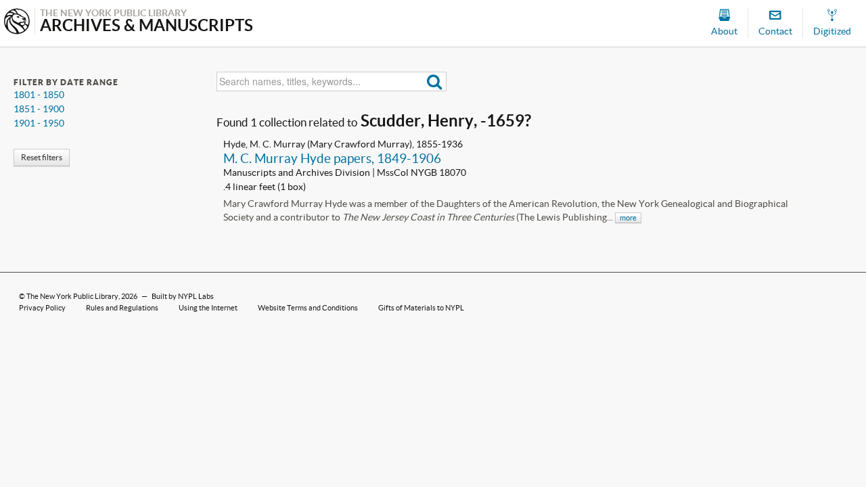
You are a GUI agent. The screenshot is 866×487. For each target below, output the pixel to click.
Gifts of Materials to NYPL (421, 308)
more (628, 218)
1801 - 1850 (39, 94)
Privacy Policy (42, 308)
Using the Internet (208, 308)
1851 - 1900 (39, 108)
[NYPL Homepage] (17, 22)
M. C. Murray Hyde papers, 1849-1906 (332, 158)
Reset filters (41, 157)
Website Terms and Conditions (308, 308)
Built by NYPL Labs (183, 296)
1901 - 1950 (39, 123)
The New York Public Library (72, 296)
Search (435, 81)
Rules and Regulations (122, 308)
